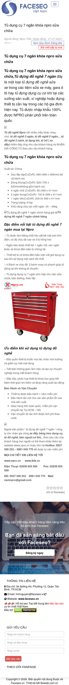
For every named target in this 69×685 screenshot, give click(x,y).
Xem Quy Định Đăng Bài (47, 43)
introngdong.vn (13, 616)
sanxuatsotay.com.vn (16, 620)
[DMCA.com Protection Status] (25, 610)
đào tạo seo (57, 603)
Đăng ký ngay (34, 553)
